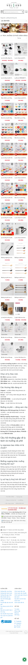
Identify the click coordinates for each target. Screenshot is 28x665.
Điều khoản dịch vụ (5, 597)
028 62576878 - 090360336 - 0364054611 (14, 547)
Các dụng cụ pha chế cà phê (7, 607)
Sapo (17, 633)
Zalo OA (18, 625)
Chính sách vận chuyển (21, 593)
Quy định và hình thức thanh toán (20, 599)
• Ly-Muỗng (20, 500)
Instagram (18, 623)
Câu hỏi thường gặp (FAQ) (6, 599)
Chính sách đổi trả (19, 602)
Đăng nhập (17, 611)
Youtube (18, 627)
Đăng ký (17, 613)
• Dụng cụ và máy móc (10, 500)
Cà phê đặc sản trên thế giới (7, 603)
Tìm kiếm (17, 609)
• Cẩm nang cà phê (9, 503)
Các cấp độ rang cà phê (7, 613)
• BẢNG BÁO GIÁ (19, 503)
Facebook (18, 621)
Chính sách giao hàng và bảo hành (21, 596)
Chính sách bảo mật (20, 591)
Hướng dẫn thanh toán (6, 593)
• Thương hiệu (19, 496)
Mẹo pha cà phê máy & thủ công (6, 611)
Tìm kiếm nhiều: (10, 496)
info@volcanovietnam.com (9, 549)
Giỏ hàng (17, 614)
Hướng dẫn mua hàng (6, 591)
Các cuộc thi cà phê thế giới (7, 616)
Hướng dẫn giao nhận (6, 595)
